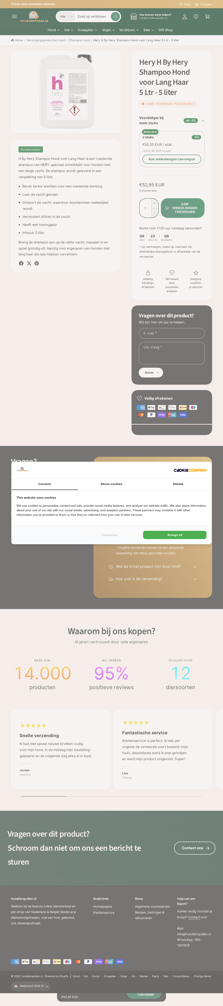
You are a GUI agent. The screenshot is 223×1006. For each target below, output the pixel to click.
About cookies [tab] (111, 484)
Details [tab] (178, 484)
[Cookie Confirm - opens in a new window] (190, 470)
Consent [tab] (44, 484)
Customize (109, 535)
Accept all (174, 535)
